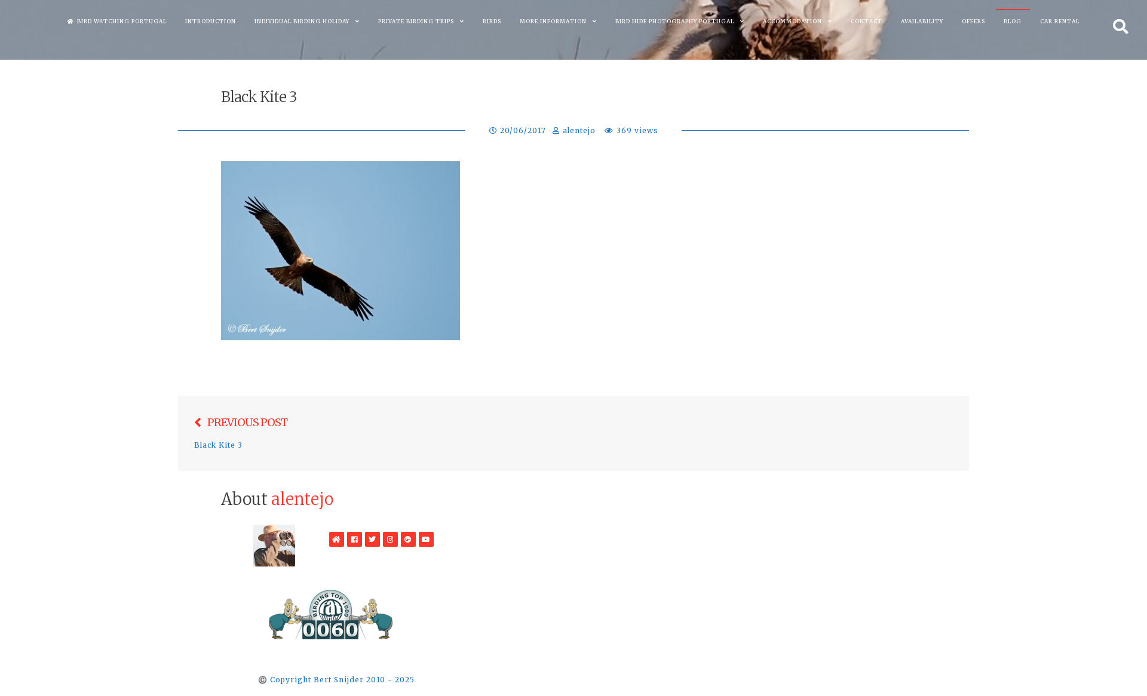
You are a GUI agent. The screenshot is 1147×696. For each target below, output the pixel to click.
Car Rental (1059, 21)
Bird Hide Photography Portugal (674, 21)
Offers (973, 21)
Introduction (210, 21)
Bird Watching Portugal (122, 21)
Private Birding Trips (416, 21)
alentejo (579, 130)
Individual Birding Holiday (301, 21)
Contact (866, 21)
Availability (922, 21)
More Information (553, 21)
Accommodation (792, 21)
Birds (492, 21)
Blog (1013, 21)
